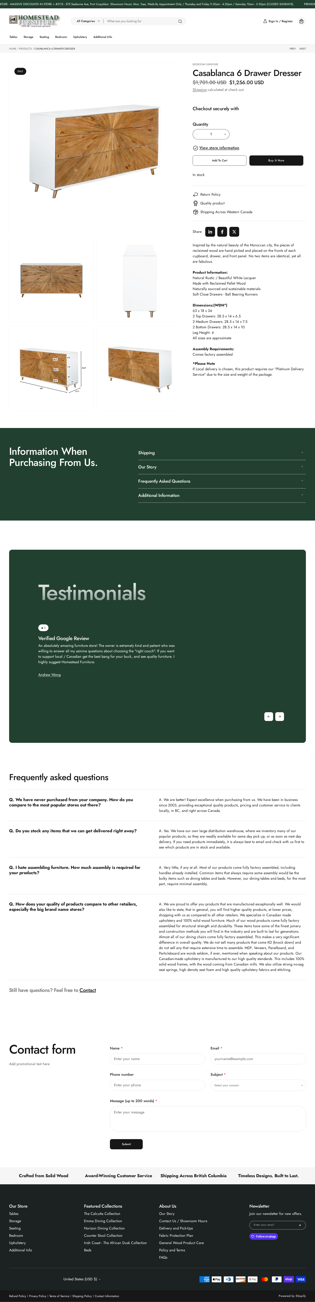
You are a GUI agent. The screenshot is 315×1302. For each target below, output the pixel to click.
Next (303, 48)
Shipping (200, 89)
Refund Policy (17, 1296)
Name (116, 1048)
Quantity (200, 124)
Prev (293, 48)
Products (25, 48)
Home (12, 48)
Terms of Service (59, 1296)
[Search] (180, 21)
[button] (87, 21)
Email (216, 1048)
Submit (126, 1144)
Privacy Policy (37, 1296)
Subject (218, 1074)
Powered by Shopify (292, 1296)
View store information (219, 147)
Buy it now (276, 161)
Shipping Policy (82, 1296)
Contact (87, 990)
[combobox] (145, 21)
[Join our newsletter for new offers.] (300, 1225)
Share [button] (197, 231)
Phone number (122, 1074)
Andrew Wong (49, 674)
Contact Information (107, 1296)
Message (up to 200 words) (133, 1101)
